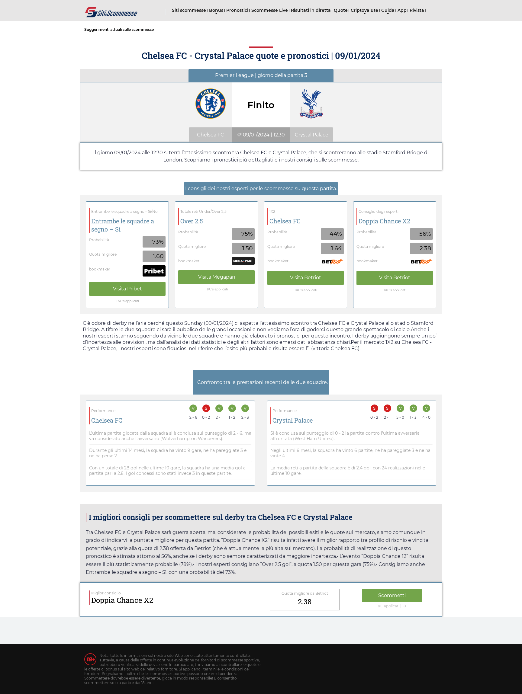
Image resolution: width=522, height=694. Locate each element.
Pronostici (237, 10)
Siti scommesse (189, 10)
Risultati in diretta (311, 10)
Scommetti (392, 595)
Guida (388, 10)
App (402, 10)
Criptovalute (364, 10)
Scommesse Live (269, 10)
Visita (127, 289)
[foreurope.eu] (111, 10)
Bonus (216, 10)
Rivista (417, 10)
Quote (341, 10)
